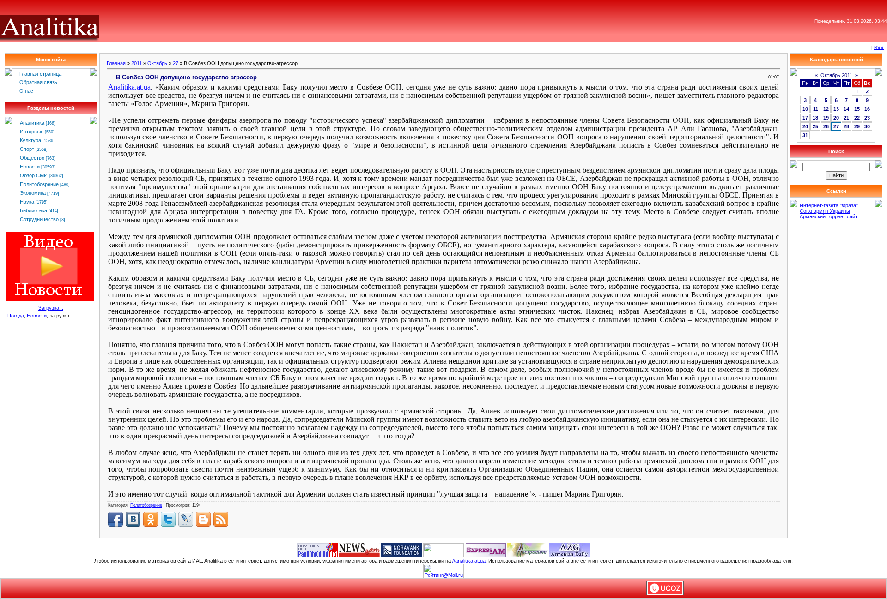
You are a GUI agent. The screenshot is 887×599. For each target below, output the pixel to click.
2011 (136, 63)
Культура (30, 140)
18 (815, 117)
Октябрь (157, 63)
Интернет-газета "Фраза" (829, 205)
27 (175, 63)
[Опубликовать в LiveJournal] (185, 519)
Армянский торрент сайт (828, 216)
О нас (26, 91)
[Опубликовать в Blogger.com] (203, 519)
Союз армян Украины (825, 211)
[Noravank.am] (401, 549)
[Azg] (569, 549)
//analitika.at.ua (469, 560)
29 (857, 126)
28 (846, 126)
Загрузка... (50, 308)
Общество (32, 158)
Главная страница (40, 74)
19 (826, 117)
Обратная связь (38, 82)
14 (846, 109)
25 (815, 126)
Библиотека (33, 210)
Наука (27, 201)
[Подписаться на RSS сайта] (220, 519)
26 (826, 126)
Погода (15, 315)
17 (805, 117)
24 (805, 126)
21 (846, 117)
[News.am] (359, 549)
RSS (879, 47)
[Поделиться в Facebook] (115, 519)
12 (826, 109)
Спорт (27, 149)
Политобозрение (39, 184)
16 (867, 109)
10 (805, 109)
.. (129, 87)
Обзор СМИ (34, 175)
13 (836, 109)
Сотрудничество (39, 219)
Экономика (33, 193)
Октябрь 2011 (836, 75)
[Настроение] (527, 549)
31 (805, 135)
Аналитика (32, 123)
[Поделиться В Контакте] (133, 519)
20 (836, 117)
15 (857, 109)
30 (867, 126)
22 (857, 117)
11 (815, 109)
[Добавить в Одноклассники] (150, 519)
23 (867, 117)
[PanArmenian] (317, 549)
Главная (116, 63)
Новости (30, 166)
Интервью (31, 131)
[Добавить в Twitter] (168, 519)
